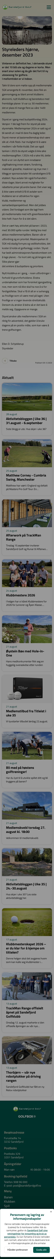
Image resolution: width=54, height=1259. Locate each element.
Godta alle (41, 1250)
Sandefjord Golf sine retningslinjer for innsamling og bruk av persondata (26, 1233)
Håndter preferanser (17, 1250)
